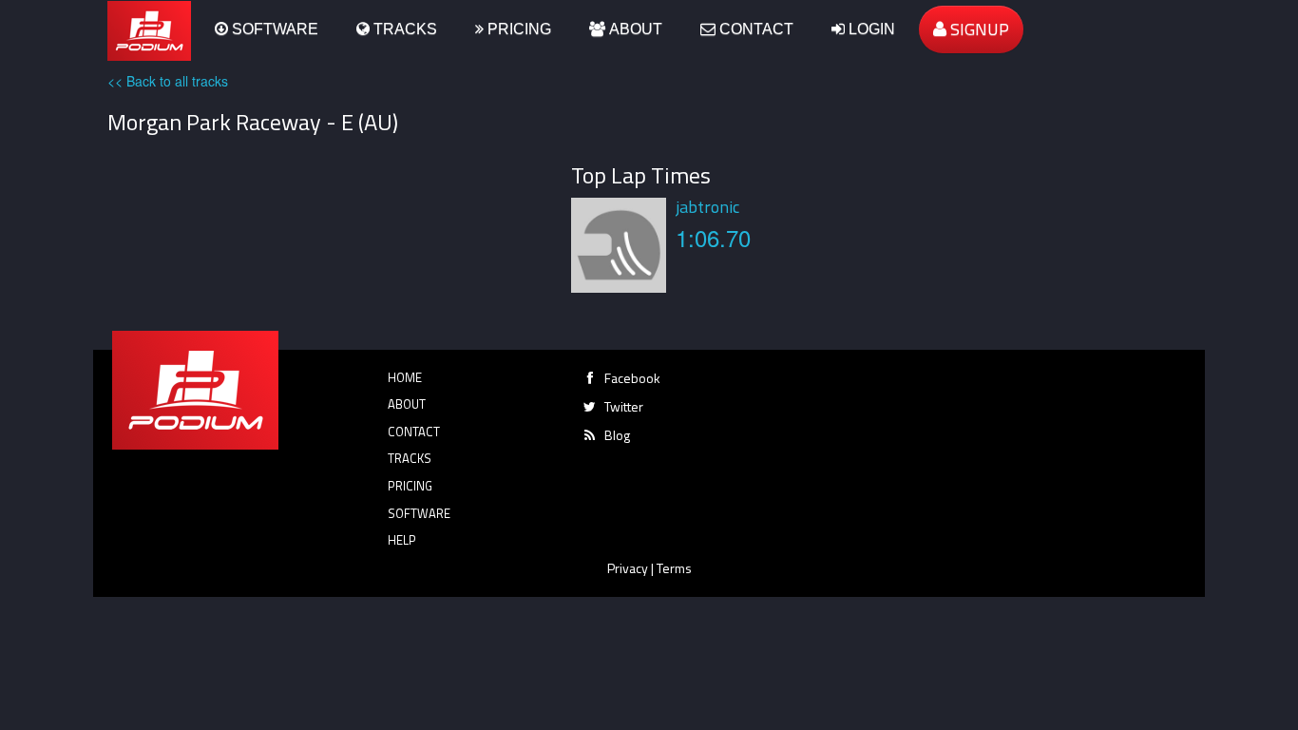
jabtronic (707, 207)
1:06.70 (713, 237)
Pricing (517, 29)
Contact (754, 29)
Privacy (627, 568)
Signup (977, 29)
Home (405, 377)
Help (402, 539)
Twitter (623, 406)
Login (870, 29)
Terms (674, 568)
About (633, 29)
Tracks (403, 29)
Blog (617, 435)
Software (273, 29)
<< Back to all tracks (167, 80)
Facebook (632, 378)
